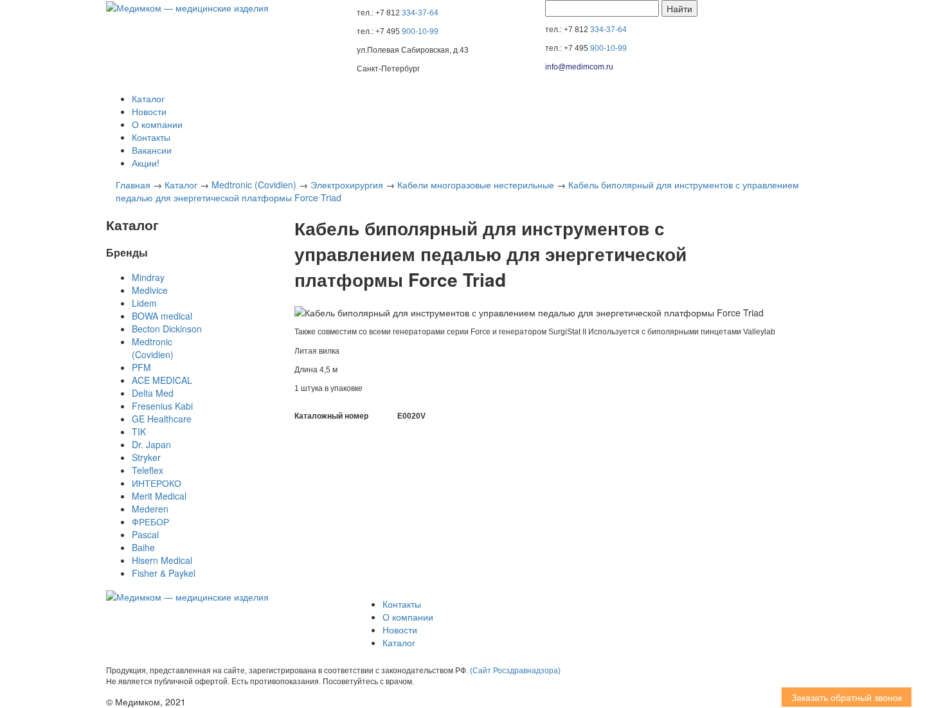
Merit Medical (159, 495)
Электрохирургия (346, 184)
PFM (141, 367)
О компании (157, 124)
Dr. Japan (151, 444)
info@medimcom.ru (579, 66)
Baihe (143, 547)
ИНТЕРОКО (156, 483)
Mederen (150, 508)
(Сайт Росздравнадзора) (515, 670)
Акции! (145, 162)
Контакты (151, 137)
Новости (149, 111)
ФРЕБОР (150, 521)
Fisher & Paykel (163, 573)
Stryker (146, 457)
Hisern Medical (162, 560)
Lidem (144, 302)
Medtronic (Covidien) (254, 184)
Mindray (148, 277)
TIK (139, 431)
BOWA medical (162, 315)
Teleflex (147, 470)
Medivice (150, 290)
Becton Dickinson (167, 328)
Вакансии (152, 149)
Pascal (145, 534)
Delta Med (153, 392)
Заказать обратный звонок (835, 697)
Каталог (148, 98)
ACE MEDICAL (162, 380)
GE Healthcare (162, 418)
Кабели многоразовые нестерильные (475, 184)
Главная (133, 184)
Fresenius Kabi (162, 405)
